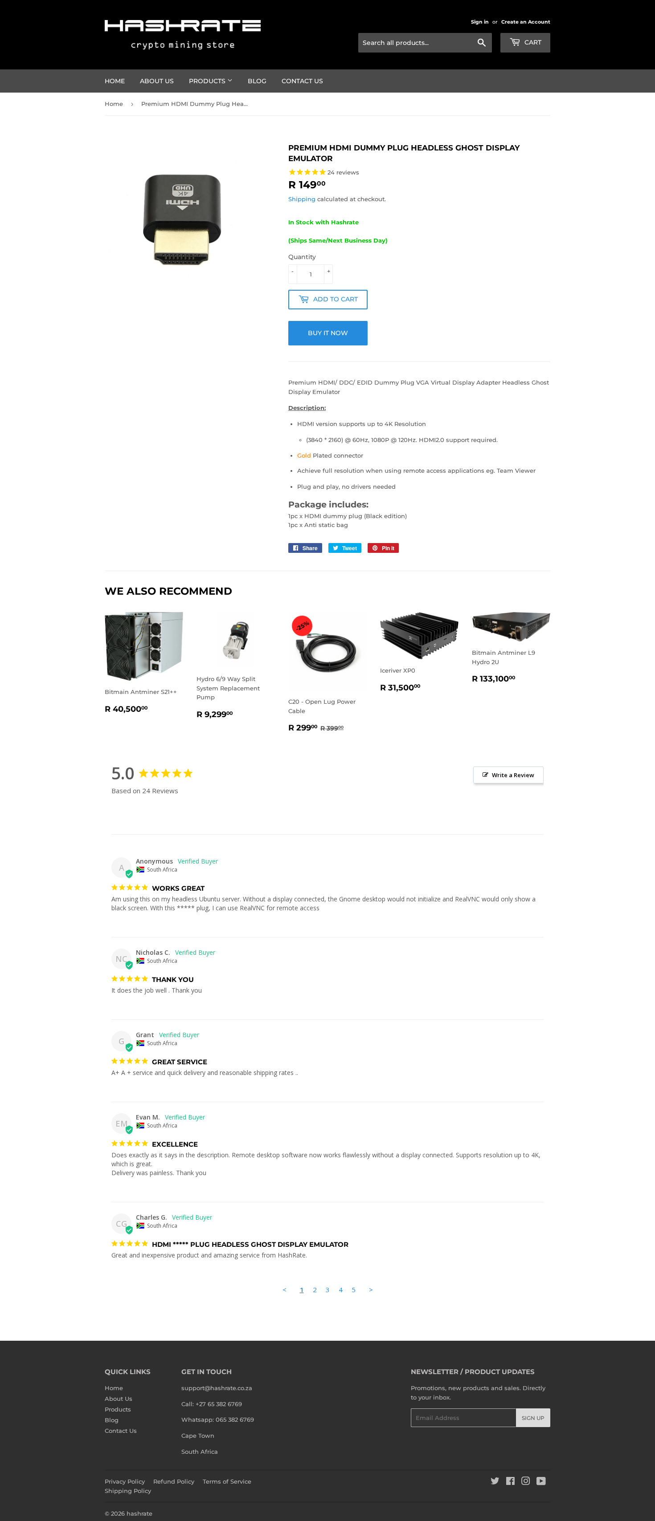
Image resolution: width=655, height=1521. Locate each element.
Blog (257, 81)
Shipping (301, 199)
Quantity (302, 257)
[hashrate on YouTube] (541, 1482)
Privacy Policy (125, 1481)
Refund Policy (173, 1481)
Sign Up (533, 1418)
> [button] (371, 1289)
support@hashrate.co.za (216, 1387)
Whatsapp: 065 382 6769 (217, 1419)
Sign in (480, 22)
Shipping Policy (128, 1490)
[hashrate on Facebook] (510, 1482)
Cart (532, 42)
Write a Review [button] (513, 775)
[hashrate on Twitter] (495, 1482)
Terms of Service (227, 1481)
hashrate (139, 1513)
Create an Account (525, 22)
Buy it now (328, 333)
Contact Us (302, 81)
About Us (157, 81)
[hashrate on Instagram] (525, 1482)
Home (115, 81)
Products (208, 81)
